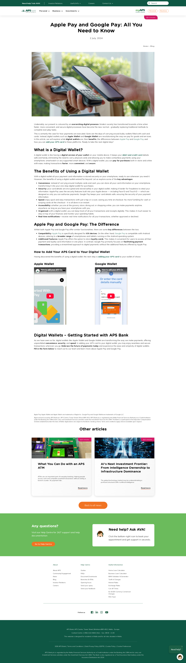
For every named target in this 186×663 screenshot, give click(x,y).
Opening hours (86, 583)
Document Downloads (89, 576)
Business (163, 11)
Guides (83, 570)
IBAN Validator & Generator (118, 576)
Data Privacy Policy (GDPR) (94, 646)
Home (145, 46)
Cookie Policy (110, 646)
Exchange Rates (114, 586)
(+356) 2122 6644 (89, 633)
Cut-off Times (113, 589)
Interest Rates (113, 583)
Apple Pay (124, 139)
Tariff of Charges (114, 579)
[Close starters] (182, 646)
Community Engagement (62, 573)
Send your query (87, 586)
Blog (54, 579)
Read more (83, 488)
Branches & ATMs (87, 579)
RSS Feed (111, 597)
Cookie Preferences (124, 646)
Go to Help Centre (43, 544)
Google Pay (139, 139)
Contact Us (106, 3)
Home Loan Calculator (116, 570)
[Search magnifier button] (149, 3)
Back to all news (93, 505)
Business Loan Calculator (117, 573)
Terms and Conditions (75, 646)
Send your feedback (88, 589)
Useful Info (74, 3)
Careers (91, 3)
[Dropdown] (49, 11)
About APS (57, 570)
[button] (180, 657)
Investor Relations (55, 3)
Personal (152, 11)
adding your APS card (108, 256)
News (55, 576)
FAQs (83, 573)
